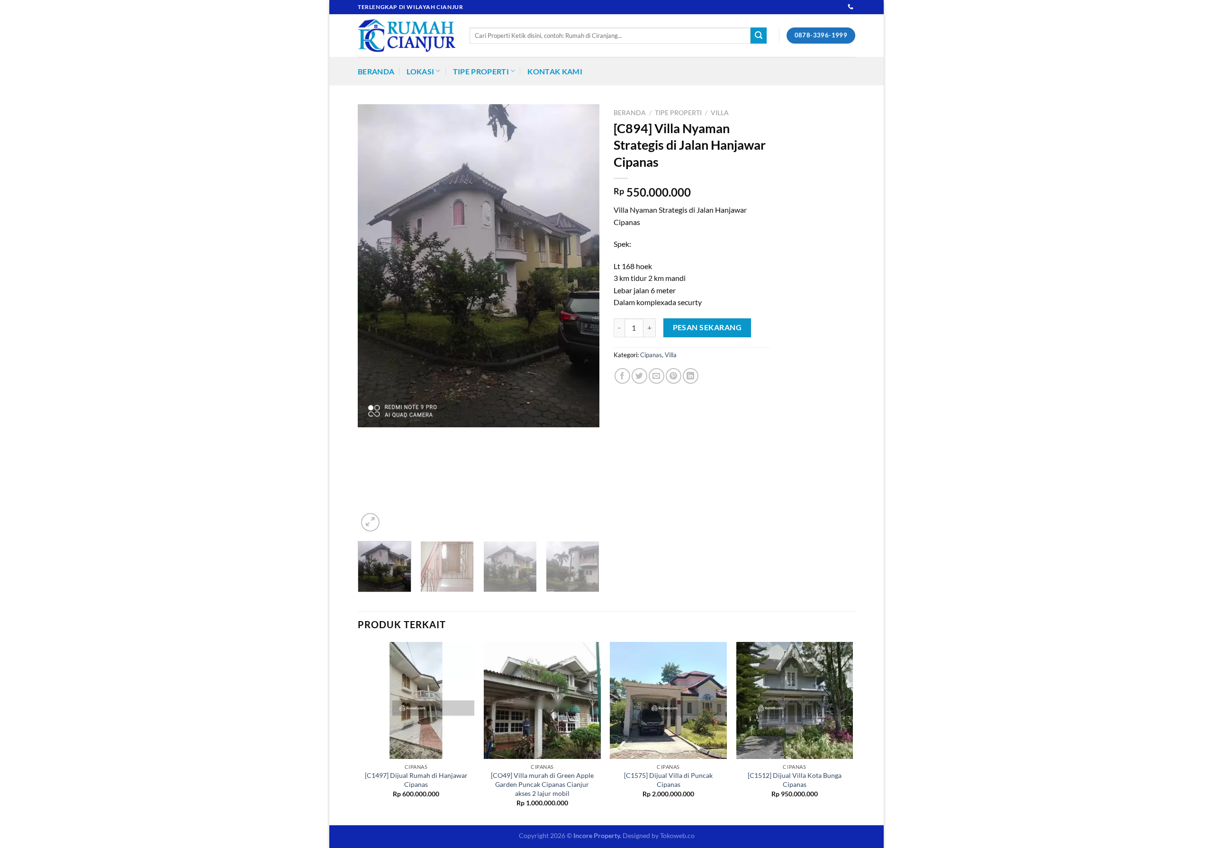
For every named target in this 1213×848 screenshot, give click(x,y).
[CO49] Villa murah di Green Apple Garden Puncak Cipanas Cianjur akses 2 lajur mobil (542, 784)
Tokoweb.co (677, 835)
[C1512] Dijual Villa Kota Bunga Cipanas (795, 779)
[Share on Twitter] (639, 376)
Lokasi (420, 71)
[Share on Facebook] (622, 376)
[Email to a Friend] (656, 376)
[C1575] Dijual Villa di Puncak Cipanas (668, 779)
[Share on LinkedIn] (690, 376)
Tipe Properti (481, 71)
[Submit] (759, 35)
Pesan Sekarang (707, 327)
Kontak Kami (554, 71)
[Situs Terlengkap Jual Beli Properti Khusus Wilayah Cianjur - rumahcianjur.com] (406, 35)
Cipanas (651, 355)
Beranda (376, 71)
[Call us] (850, 7)
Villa (720, 113)
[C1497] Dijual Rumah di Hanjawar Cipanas (416, 779)
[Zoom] (370, 522)
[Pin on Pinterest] (673, 376)
